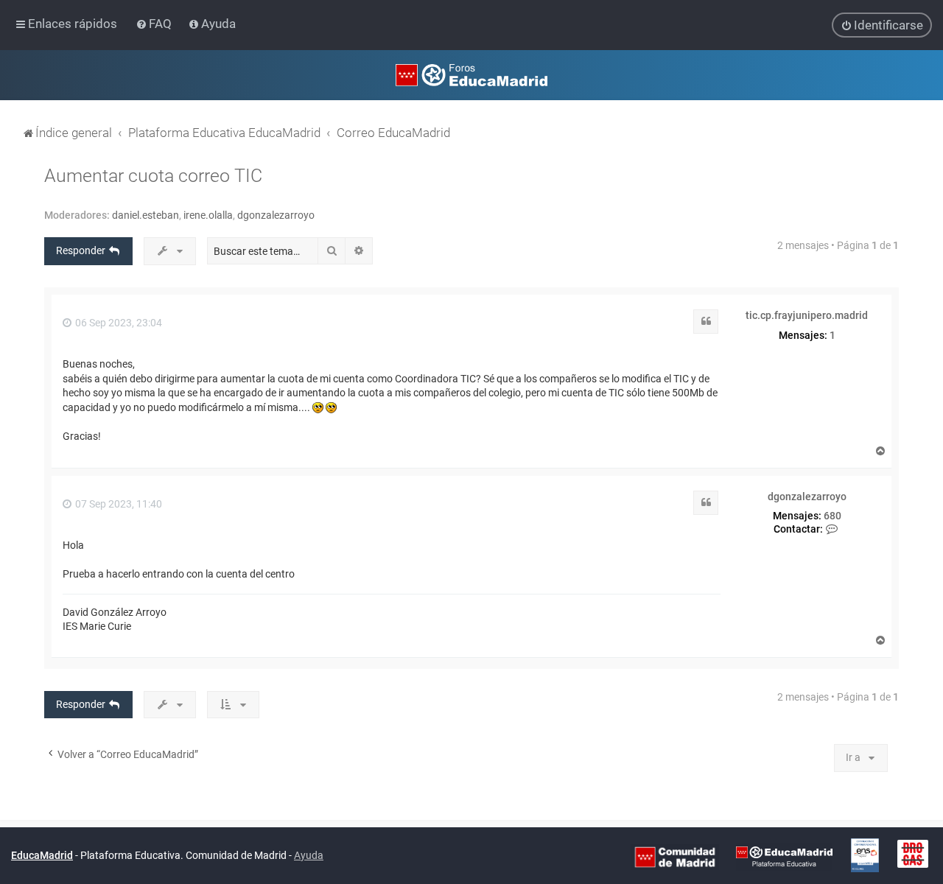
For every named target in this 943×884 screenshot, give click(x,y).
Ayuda (308, 855)
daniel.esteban (145, 215)
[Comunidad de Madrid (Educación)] (675, 856)
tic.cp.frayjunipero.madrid (807, 315)
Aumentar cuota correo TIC (153, 175)
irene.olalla (208, 215)
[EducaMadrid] (784, 856)
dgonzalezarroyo (276, 215)
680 (832, 516)
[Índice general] (471, 75)
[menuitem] (155, 24)
